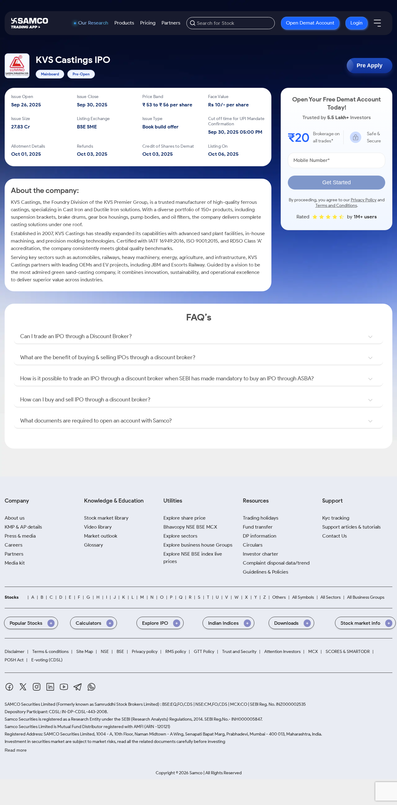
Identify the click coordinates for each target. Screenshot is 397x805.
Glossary (93, 545)
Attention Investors (282, 652)
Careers (13, 545)
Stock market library (106, 518)
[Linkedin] (50, 686)
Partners (171, 23)
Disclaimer (15, 652)
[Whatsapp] (91, 686)
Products (124, 23)
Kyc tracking (335, 518)
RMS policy (175, 652)
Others (279, 597)
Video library (98, 527)
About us (15, 518)
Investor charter (260, 554)
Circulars (252, 545)
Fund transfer (258, 527)
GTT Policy (204, 652)
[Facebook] (9, 686)
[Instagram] (36, 686)
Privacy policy (145, 652)
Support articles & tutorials (351, 527)
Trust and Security (239, 652)
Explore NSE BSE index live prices (192, 557)
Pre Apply (369, 65)
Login (356, 23)
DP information (259, 536)
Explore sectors (180, 536)
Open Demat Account (310, 23)
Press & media (20, 536)
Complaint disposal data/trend (276, 563)
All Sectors (330, 597)
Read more (16, 750)
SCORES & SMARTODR (348, 652)
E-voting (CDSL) (47, 660)
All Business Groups (365, 597)
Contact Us (334, 536)
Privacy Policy (364, 200)
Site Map (84, 652)
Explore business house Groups (197, 545)
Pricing (147, 23)
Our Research (93, 22)
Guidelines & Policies (265, 572)
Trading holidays (260, 518)
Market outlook (100, 536)
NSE (105, 652)
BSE (120, 652)
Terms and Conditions (336, 205)
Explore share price (184, 518)
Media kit (15, 563)
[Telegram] (78, 687)
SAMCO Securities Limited (30, 704)
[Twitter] (23, 686)
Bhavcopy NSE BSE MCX (190, 527)
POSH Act (14, 660)
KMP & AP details (23, 527)
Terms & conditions (50, 652)
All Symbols (303, 597)
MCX (313, 652)
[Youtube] (64, 686)
